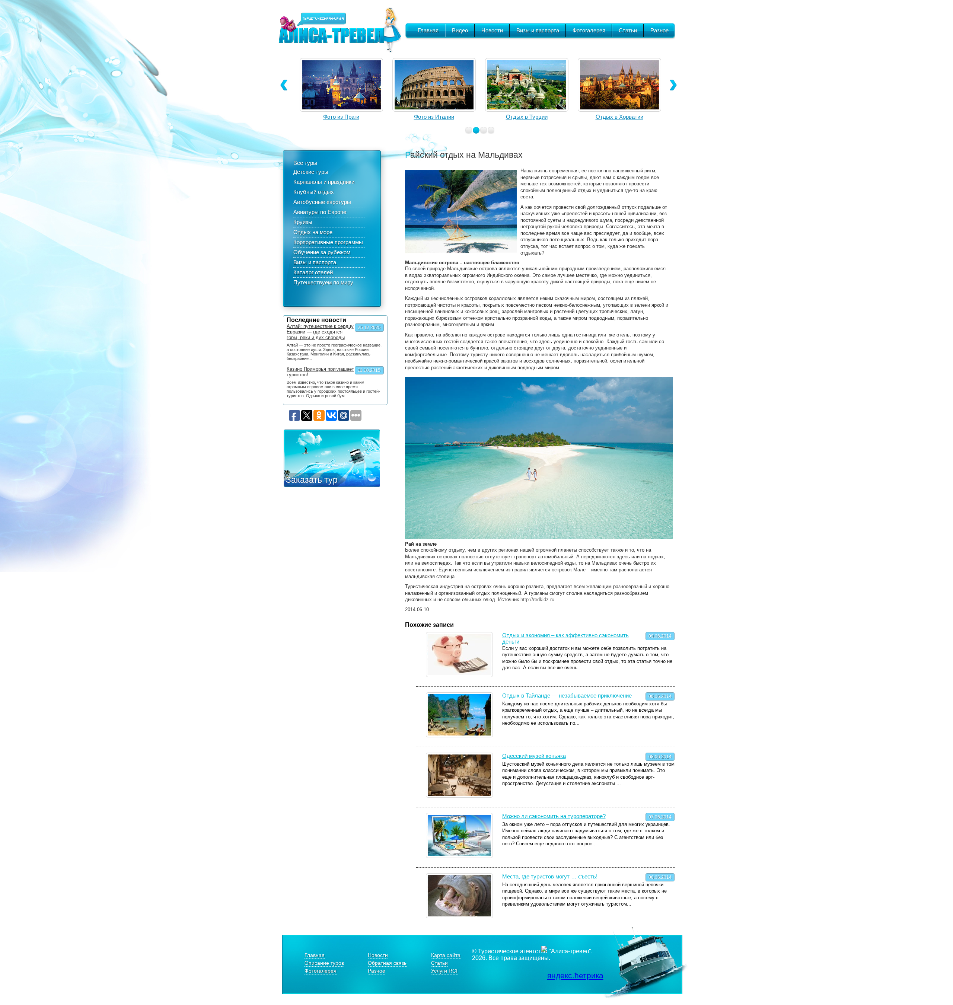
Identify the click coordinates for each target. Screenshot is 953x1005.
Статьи (628, 30)
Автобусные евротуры (322, 202)
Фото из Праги (619, 117)
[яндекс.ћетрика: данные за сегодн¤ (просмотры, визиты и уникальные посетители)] (572, 975)
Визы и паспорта (537, 30)
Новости (492, 30)
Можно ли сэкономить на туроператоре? (554, 816)
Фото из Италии (341, 117)
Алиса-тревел (339, 29)
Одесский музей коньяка (534, 756)
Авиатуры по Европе (319, 212)
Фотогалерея (589, 30)
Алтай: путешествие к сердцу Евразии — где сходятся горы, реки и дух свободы (320, 331)
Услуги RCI (444, 971)
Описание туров (324, 963)
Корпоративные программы (328, 242)
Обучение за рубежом (321, 252)
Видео (460, 30)
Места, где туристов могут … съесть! (549, 876)
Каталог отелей (313, 272)
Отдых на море (312, 232)
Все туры (305, 163)
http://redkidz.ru (537, 599)
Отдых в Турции (434, 117)
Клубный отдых (313, 192)
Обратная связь (387, 963)
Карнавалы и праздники (323, 182)
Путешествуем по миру (323, 282)
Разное (659, 30)
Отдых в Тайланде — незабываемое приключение (567, 695)
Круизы (302, 222)
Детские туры (310, 172)
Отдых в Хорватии (527, 117)
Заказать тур (312, 480)
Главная (428, 30)
